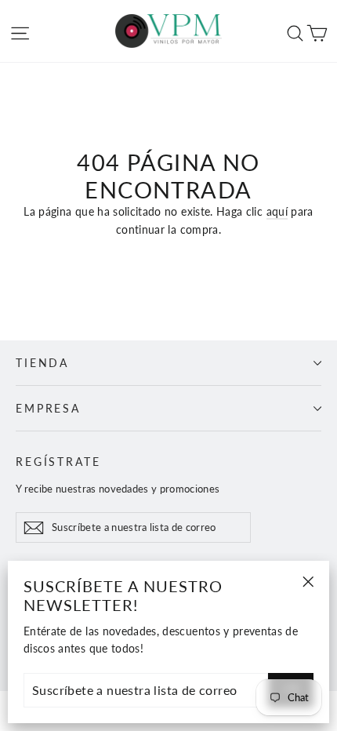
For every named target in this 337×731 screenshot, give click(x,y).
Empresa (48, 408)
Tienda (42, 362)
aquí (277, 211)
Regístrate (58, 461)
